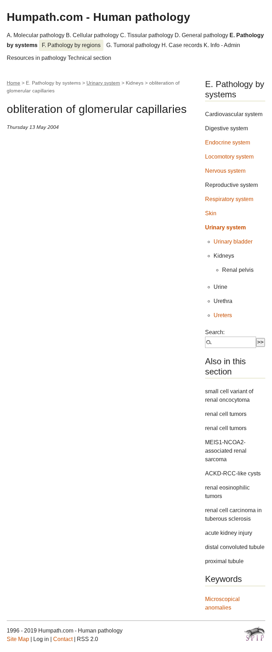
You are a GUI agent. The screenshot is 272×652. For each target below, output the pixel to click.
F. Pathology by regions (71, 45)
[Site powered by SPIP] (254, 634)
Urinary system (103, 83)
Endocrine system (227, 142)
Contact (63, 639)
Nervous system (225, 171)
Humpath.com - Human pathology (98, 17)
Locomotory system (229, 157)
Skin (210, 213)
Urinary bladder (233, 242)
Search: (215, 332)
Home (13, 83)
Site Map (18, 639)
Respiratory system (229, 199)
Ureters (223, 315)
